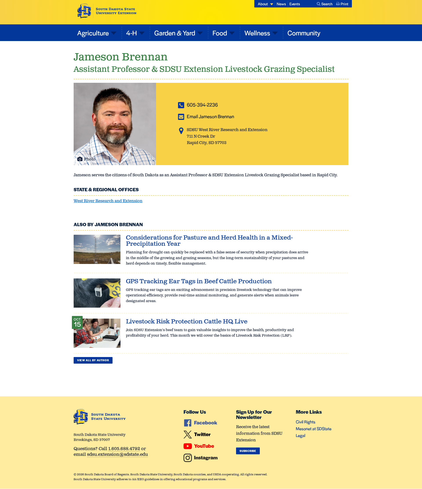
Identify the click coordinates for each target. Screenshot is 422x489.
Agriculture (93, 32)
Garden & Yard (174, 32)
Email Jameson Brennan (210, 116)
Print (344, 3)
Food (220, 32)
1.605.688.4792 (124, 449)
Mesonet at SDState (313, 428)
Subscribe (248, 451)
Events (294, 3)
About (263, 3)
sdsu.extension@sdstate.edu (117, 455)
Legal (300, 435)
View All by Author (93, 360)
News (281, 3)
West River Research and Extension (108, 201)
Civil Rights (305, 422)
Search (327, 3)
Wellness (257, 32)
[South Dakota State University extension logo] (107, 11)
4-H (131, 32)
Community (303, 32)
